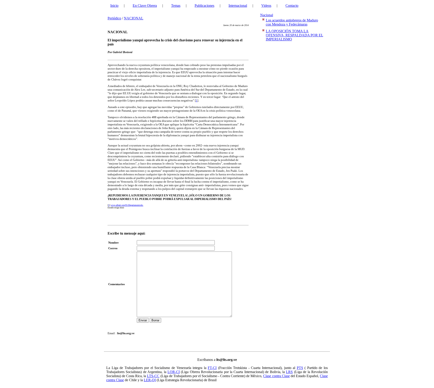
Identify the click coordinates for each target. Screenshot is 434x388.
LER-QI (150, 380)
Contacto (291, 5)
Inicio (114, 5)
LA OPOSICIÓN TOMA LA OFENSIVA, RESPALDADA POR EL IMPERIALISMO (294, 35)
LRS (289, 372)
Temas (175, 5)
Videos (266, 5)
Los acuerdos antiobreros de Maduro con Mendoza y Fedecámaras (292, 22)
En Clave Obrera (145, 5)
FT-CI (212, 368)
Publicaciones (204, 5)
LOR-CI (173, 372)
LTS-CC (153, 376)
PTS (300, 368)
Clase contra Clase (276, 376)
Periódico (114, 18)
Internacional (238, 5)
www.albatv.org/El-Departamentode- (127, 205)
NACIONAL (133, 18)
